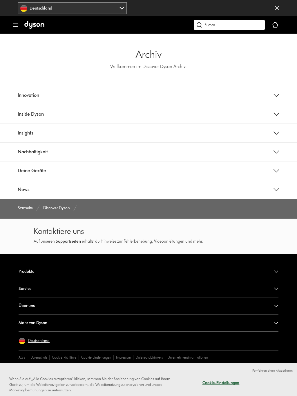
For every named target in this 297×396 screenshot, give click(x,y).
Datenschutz (38, 357)
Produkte (27, 271)
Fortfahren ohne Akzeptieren (272, 370)
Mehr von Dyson (33, 322)
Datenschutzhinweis (149, 357)
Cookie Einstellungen (96, 357)
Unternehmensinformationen (188, 357)
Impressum (123, 357)
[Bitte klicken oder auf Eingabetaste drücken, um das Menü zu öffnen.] (15, 25)
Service (25, 288)
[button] (34, 341)
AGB (22, 357)
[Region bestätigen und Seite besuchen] (277, 8)
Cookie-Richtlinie (64, 357)
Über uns (27, 305)
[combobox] (72, 8)
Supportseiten (68, 241)
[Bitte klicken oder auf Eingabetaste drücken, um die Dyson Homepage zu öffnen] (34, 27)
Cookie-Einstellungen (221, 382)
